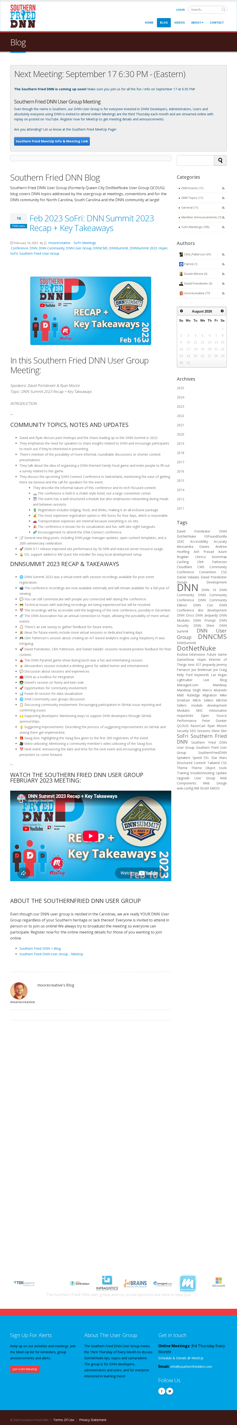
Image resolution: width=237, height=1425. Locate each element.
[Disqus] (90, 1083)
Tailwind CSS (217, 763)
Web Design (215, 783)
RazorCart (198, 725)
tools (223, 768)
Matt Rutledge (188, 695)
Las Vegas (219, 675)
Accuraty (220, 541)
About (196, 23)
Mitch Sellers (203, 700)
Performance (186, 720)
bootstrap (219, 556)
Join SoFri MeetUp (25, 1369)
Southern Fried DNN (202, 739)
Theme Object (203, 768)
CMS (200, 567)
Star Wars (219, 757)
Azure (222, 551)
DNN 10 (209, 590)
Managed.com (187, 685)
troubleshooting (202, 773)
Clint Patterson (212, 562)
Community (218, 567)
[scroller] (229, 1419)
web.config (185, 788)
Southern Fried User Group (39, 253)
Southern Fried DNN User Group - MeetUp (51, 954)
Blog (164, 23)
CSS (224, 572)
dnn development (212, 610)
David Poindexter (193, 531)
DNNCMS (100, 248)
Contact (217, 23)
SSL (206, 757)
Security (183, 731)
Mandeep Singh (189, 690)
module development (209, 705)
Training (183, 773)
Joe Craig (220, 669)
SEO (193, 731)
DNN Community (52, 248)
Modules (183, 710)
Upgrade (183, 778)
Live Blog (215, 680)
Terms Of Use (63, 1420)
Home (149, 23)
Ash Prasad (204, 551)
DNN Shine (203, 625)
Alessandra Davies (193, 546)
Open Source (214, 715)
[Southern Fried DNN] (23, 16)
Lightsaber (185, 680)
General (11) (189, 208)
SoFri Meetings (85, 243)
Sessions (203, 731)
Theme (182, 768)
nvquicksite (185, 715)
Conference (19, 248)
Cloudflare (184, 567)
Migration (210, 695)
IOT (198, 664)
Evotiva (182, 654)
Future (211, 654)
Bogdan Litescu (191, 556)
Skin (224, 731)
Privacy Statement (92, 1420)
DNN (33, 248)
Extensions (197, 654)
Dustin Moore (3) (195, 274)
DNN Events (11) (192, 188)
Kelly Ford (185, 675)
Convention (207, 572)
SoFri (14, 253)
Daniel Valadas (188, 577)
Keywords (201, 675)
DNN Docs (185, 615)
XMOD (215, 788)
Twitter (169, 1391)
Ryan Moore (217, 725)
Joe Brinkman (201, 669)
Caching (183, 562)
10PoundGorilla (215, 536)
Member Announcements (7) (201, 217)
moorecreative (58, 243)
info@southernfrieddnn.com (191, 1366)
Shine (216, 731)
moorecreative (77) (197, 293)
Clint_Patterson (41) (197, 254)
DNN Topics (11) (192, 198)
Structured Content (191, 763)
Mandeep (220, 685)
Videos (179, 23)
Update (221, 773)
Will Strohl (201, 788)
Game (222, 654)
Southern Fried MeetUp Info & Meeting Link (52, 141)
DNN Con (203, 605)
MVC (199, 710)
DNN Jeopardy (206, 615)
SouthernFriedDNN (212, 752)
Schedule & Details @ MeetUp (180, 1358)
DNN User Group (79, 248)
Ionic (191, 664)
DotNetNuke (186, 536)
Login (180, 9)
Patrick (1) (190, 264)
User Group (204, 778)
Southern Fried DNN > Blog (40, 948)
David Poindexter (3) (198, 283)
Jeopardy (208, 664)
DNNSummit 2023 (143, 248)
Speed (197, 757)
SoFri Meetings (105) (195, 227)
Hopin (163, 248)
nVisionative (218, 710)
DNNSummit (118, 248)
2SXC (180, 541)
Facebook (161, 1391)
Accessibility (199, 541)
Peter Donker (214, 720)
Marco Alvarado (214, 690)
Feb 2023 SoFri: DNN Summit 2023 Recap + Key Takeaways (91, 223)
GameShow (185, 659)
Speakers (183, 757)
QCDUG (183, 725)
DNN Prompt (204, 620)
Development (216, 582)
